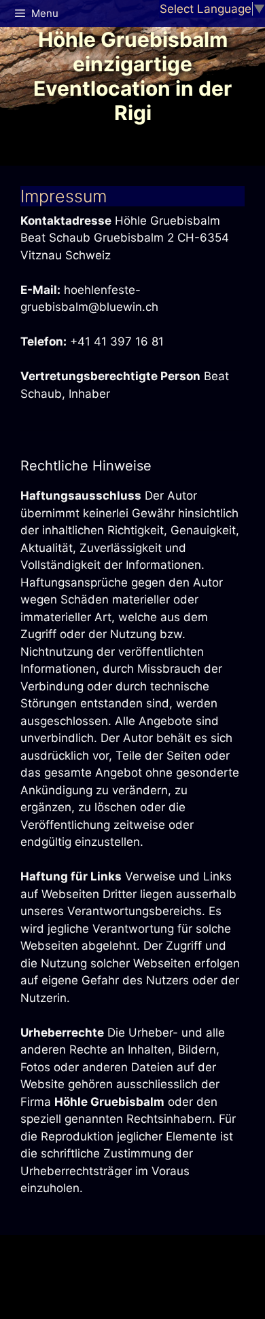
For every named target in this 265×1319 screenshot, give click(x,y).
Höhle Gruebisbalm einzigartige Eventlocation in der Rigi (132, 76)
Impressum (63, 196)
